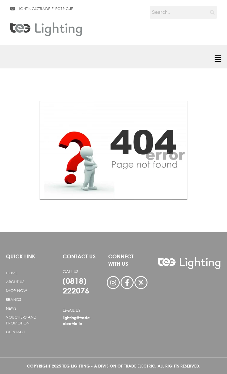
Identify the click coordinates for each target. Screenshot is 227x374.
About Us (15, 281)
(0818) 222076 (76, 285)
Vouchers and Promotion (21, 320)
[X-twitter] (140, 282)
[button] (218, 59)
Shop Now (16, 290)
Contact (15, 331)
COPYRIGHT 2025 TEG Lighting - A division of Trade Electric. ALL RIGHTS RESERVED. (113, 365)
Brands (13, 299)
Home (11, 272)
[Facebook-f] (127, 282)
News (11, 308)
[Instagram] (113, 282)
